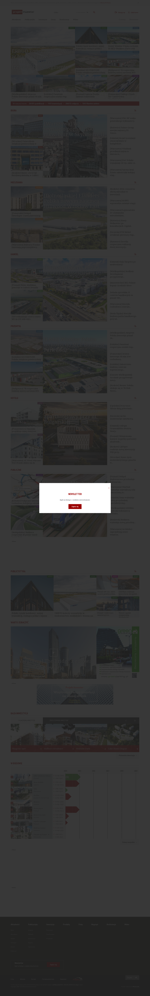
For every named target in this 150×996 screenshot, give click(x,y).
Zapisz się (75, 506)
